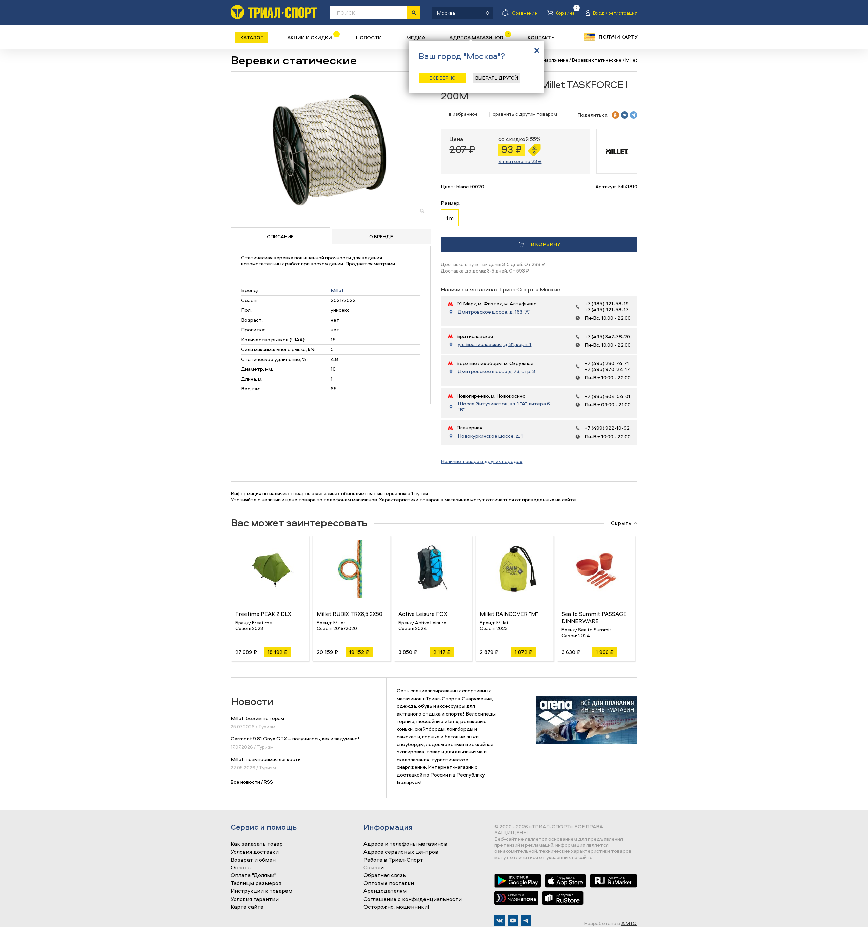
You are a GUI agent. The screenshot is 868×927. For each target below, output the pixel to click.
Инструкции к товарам (261, 891)
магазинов (364, 499)
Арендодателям (385, 891)
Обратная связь (384, 875)
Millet (337, 290)
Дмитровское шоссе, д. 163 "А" (494, 312)
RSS (268, 782)
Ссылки (373, 867)
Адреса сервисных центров (400, 852)
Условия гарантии (255, 899)
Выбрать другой (496, 78)
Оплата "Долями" (253, 875)
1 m (450, 217)
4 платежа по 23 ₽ (519, 161)
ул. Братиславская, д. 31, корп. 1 (494, 344)
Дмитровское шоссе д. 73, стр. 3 (496, 371)
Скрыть (621, 523)
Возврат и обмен (253, 860)
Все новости (245, 782)
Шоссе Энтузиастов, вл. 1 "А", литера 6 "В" (504, 407)
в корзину (545, 244)
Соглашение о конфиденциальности (412, 899)
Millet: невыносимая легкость (266, 759)
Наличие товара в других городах (481, 461)
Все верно (443, 78)
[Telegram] (526, 920)
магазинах (457, 499)
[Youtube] (513, 920)
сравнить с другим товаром (525, 114)
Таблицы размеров (256, 883)
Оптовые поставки (388, 883)
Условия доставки (255, 852)
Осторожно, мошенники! (396, 907)
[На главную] (274, 12)
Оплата (241, 867)
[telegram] (633, 115)
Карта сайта (247, 907)
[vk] (624, 115)
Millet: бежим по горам (257, 718)
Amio (629, 923)
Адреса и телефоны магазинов (405, 844)
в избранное (463, 114)
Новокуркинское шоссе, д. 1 (490, 436)
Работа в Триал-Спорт (393, 860)
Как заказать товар (257, 844)
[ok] (615, 115)
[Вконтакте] (499, 920)
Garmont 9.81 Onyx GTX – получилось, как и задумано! (295, 738)
